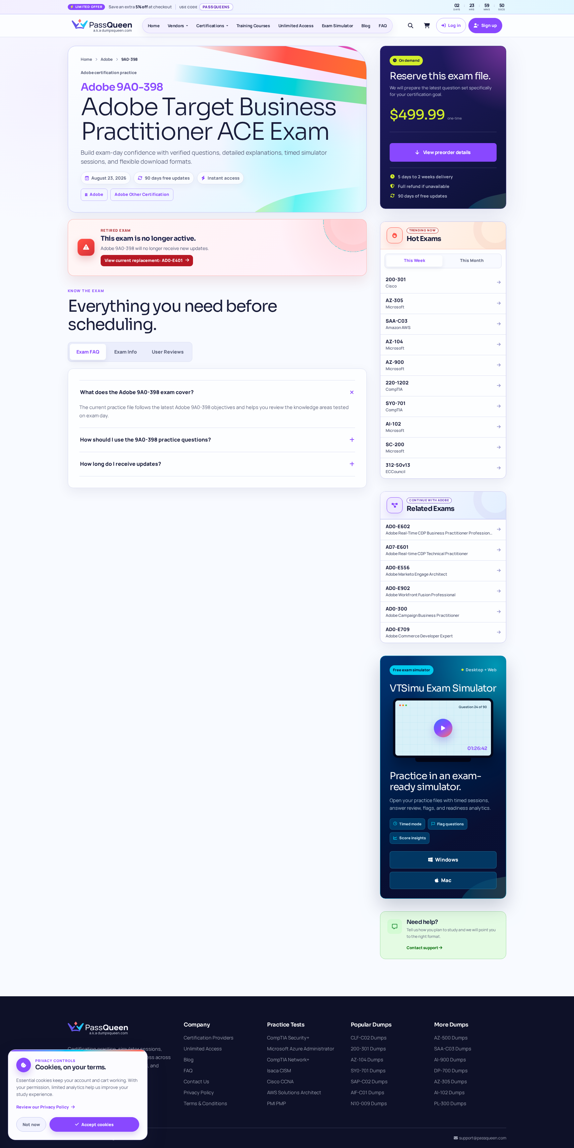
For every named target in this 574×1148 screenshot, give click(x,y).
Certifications (210, 26)
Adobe (107, 59)
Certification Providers (209, 1037)
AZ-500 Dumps (451, 1037)
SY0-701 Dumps (368, 1070)
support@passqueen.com (482, 1138)
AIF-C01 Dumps (367, 1092)
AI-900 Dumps (450, 1059)
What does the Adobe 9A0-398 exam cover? (137, 392)
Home (154, 26)
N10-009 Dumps (369, 1103)
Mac (446, 880)
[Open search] (411, 26)
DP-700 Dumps (451, 1070)
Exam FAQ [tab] (87, 352)
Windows (446, 859)
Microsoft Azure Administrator (300, 1048)
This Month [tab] (472, 260)
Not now (31, 1124)
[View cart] (427, 26)
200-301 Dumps (368, 1048)
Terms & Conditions (205, 1103)
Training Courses (253, 26)
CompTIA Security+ (288, 1037)
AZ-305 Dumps (450, 1081)
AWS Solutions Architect (294, 1092)
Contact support (423, 947)
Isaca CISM (279, 1070)
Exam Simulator (337, 26)
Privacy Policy (199, 1092)
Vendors (176, 26)
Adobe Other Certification (142, 194)
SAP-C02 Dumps (369, 1081)
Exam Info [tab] (125, 352)
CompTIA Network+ (288, 1059)
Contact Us (196, 1081)
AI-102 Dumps (449, 1092)
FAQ (383, 26)
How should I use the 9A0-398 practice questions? (145, 439)
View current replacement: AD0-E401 (144, 260)
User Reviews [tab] (168, 352)
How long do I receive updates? (120, 463)
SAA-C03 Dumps (452, 1048)
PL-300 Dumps (450, 1103)
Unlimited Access (296, 26)
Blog (365, 26)
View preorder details (447, 152)
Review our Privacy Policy (42, 1107)
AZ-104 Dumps (367, 1059)
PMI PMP (276, 1103)
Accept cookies (97, 1124)
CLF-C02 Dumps (369, 1037)
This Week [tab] (414, 260)
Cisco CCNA (280, 1081)
